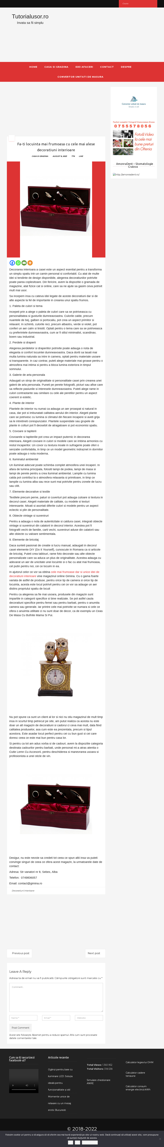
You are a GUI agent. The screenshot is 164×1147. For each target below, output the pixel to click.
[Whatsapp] (18, 263)
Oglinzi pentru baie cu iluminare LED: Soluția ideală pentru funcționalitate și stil (60, 1079)
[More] (30, 263)
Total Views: (94, 1064)
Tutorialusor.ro (30, 16)
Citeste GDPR (90, 1142)
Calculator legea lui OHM (139, 1062)
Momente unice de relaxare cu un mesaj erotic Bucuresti (59, 1103)
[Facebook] (12, 263)
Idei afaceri (84, 66)
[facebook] (10, 3)
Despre (126, 66)
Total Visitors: (95, 1068)
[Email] (24, 263)
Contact (107, 66)
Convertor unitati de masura (80, 76)
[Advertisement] (107, 34)
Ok (70, 1142)
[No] (160, 1138)
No (77, 1142)
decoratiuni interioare (23, 890)
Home (33, 66)
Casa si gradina (56, 66)
